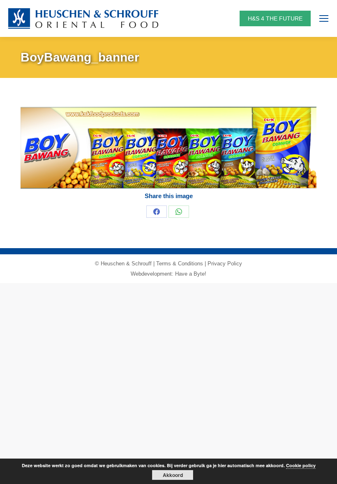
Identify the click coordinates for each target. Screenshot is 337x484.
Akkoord (173, 475)
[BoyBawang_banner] (168, 148)
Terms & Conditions (179, 263)
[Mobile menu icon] (324, 18)
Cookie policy (301, 465)
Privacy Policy (225, 263)
